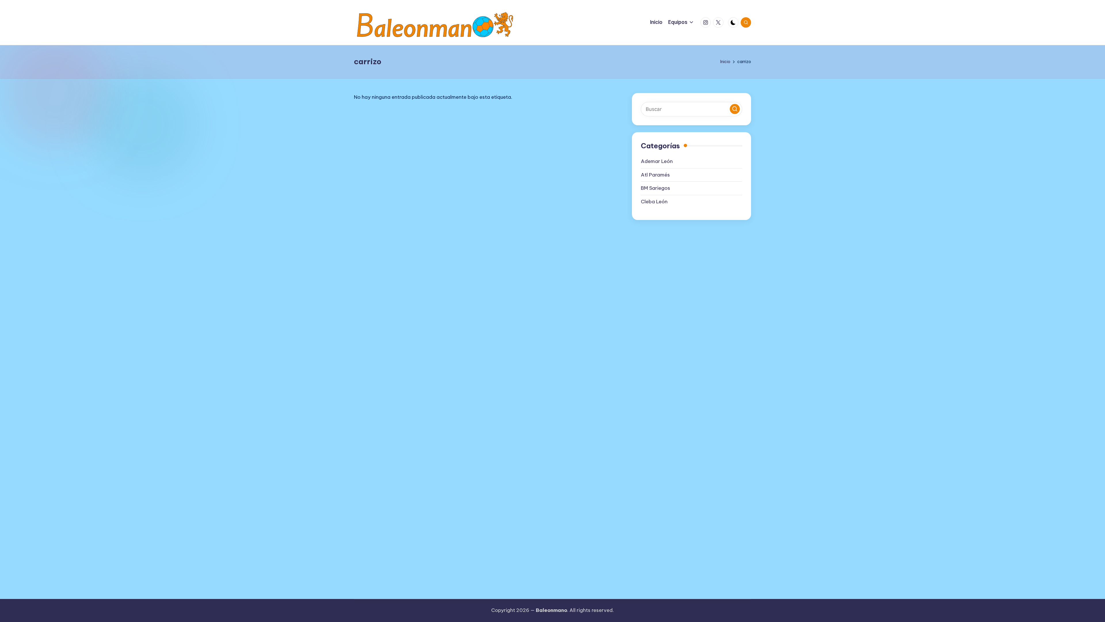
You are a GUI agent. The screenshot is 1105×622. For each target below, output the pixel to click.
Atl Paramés (655, 175)
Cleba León (654, 201)
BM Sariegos (655, 188)
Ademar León (657, 161)
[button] (735, 109)
